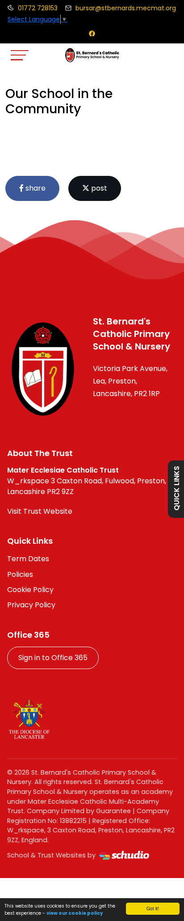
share (35, 188)
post (98, 188)
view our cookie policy (74, 913)
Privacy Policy (31, 605)
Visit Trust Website (39, 511)
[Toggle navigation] (19, 55)
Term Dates (28, 559)
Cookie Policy (30, 589)
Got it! (152, 908)
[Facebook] (92, 33)
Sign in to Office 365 (53, 657)
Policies (20, 574)
